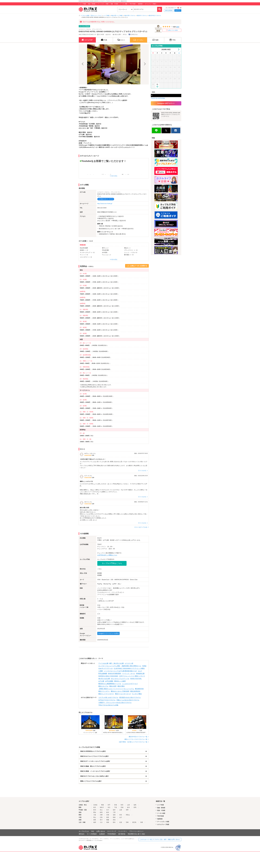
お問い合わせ (100, 831)
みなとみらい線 (111, 228)
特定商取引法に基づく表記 (136, 834)
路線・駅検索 (91, 4)
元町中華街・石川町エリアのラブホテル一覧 (133, 742)
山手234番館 (109, 681)
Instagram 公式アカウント (166, 103)
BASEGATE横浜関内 (114, 673)
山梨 (120, 810)
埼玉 (109, 807)
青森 (102, 805)
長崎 (107, 822)
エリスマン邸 (129, 663)
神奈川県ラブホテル (129, 15)
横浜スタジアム (103, 686)
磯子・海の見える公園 (116, 663)
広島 (101, 817)
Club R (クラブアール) (105, 668)
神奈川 (102, 807)
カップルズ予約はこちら (112, 563)
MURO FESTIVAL (136, 678)
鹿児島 (134, 822)
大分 (101, 822)
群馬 (135, 807)
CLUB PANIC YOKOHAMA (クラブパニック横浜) (129, 668)
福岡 (94, 822)
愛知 (94, 812)
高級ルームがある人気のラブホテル (127, 700)
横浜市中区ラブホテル (155, 15)
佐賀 (120, 822)
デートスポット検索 (103, 4)
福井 (114, 810)
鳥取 (107, 817)
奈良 (120, 815)
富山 (101, 810)
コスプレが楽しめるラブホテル (108, 697)
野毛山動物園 (102, 673)
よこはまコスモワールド (130, 683)
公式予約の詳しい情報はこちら (107, 555)
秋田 (122, 805)
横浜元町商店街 (135, 691)
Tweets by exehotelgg (158, 98)
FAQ (92, 831)
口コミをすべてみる (140, 527)
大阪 (94, 815)
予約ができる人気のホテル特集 (108, 705)
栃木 (128, 807)
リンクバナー (122, 831)
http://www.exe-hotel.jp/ (104, 203)
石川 (107, 810)
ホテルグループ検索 (150, 4)
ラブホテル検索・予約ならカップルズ (91, 15)
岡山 (94, 817)
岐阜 (107, 812)
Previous (83, 64)
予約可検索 (132, 4)
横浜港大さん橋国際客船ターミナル (109, 683)
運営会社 (81, 834)
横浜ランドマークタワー (106, 694)
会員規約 (102, 834)
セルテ (140, 671)
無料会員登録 (168, 10)
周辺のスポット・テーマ (106, 199)
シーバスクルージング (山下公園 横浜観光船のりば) (120, 671)
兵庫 (101, 815)
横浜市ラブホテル (142, 15)
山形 (128, 805)
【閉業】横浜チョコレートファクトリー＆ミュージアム (116, 689)
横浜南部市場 (139, 689)
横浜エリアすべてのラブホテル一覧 (136, 739)
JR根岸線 (107, 226)
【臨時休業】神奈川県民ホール (131, 666)
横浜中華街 (121, 686)
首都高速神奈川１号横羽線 (107, 234)
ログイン (177, 10)
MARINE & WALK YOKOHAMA (108, 676)
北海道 (95, 805)
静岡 (101, 812)
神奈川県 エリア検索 (116, 15)
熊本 (114, 822)
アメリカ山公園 (103, 663)
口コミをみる (142, 470)
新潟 (94, 810)
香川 (101, 820)
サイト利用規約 (92, 834)
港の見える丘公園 (104, 678)
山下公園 (101, 681)
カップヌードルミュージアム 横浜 (109, 666)
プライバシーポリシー (136, 831)
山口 (120, 817)
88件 (178, 27)
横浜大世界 (112, 686)
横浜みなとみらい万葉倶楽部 (120, 691)
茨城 (122, 807)
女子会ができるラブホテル (106, 700)
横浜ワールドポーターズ (123, 694)
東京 (94, 807)
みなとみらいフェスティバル (120, 678)
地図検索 (140, 4)
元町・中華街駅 (122, 228)
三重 (114, 812)
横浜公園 (118, 234)
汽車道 (144, 666)
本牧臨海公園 (140, 673)
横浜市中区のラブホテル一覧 (138, 736)
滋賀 (114, 815)
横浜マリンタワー (104, 691)
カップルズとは (84, 831)
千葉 (115, 807)
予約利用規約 (111, 834)
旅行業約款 (121, 834)
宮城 (115, 805)
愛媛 (107, 820)
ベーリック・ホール (128, 673)
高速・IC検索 (114, 4)
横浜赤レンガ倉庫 (120, 681)
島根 (114, 817)
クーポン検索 (123, 4)
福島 (135, 805)
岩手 (109, 805)
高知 (114, 820)
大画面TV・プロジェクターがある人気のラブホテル (115, 702)
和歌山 (128, 815)
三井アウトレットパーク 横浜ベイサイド (132, 676)
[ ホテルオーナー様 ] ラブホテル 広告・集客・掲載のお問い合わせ (160, 839)
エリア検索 (83, 4)
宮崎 (127, 822)
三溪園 (100, 671)
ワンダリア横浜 (137, 694)
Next (144, 64)
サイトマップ (111, 831)
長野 (127, 810)
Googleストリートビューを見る (108, 633)
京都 (107, 815)
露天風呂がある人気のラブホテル (130, 697)
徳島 (94, 820)
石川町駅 (114, 226)
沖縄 (141, 822)
